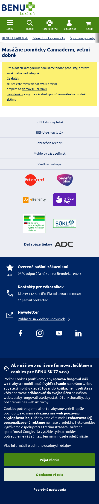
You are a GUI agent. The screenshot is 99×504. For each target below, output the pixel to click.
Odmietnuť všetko (49, 474)
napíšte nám (15, 94)
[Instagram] (39, 333)
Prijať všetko (49, 460)
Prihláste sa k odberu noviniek (41, 319)
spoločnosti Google (19, 431)
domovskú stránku (34, 89)
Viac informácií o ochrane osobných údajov (37, 445)
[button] (69, 25)
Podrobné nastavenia (49, 489)
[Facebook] (20, 333)
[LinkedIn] (78, 333)
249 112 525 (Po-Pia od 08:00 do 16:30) (51, 293)
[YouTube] (59, 333)
